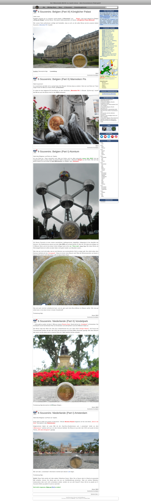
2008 (101, 194)
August (103, 150)
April (102, 146)
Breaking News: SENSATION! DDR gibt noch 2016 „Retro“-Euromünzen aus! (109, 110)
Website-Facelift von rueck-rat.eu (108, 119)
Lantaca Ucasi (87, 498)
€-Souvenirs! (68, 7)
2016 (101, 145)
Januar (103, 154)
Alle (44, 7)
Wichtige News (52, 7)
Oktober (103, 175)
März (102, 153)
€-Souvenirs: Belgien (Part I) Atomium (58, 151)
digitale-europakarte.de (109, 78)
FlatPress (73, 498)
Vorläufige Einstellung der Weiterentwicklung (106, 100)
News (60, 7)
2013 (101, 162)
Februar (103, 148)
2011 (101, 185)
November (103, 157)
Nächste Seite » (94, 494)
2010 (101, 191)
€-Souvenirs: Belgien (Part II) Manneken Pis (62, 79)
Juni (102, 143)
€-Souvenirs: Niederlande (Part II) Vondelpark (63, 321)
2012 (101, 171)
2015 (101, 149)
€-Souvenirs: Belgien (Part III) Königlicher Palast (64, 11)
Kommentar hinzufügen (92, 75)
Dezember (103, 164)
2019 (101, 142)
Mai (102, 159)
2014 (101, 156)
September (104, 176)
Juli (102, 158)
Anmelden (102, 201)
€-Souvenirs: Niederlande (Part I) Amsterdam (62, 413)
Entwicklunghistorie (80, 7)
